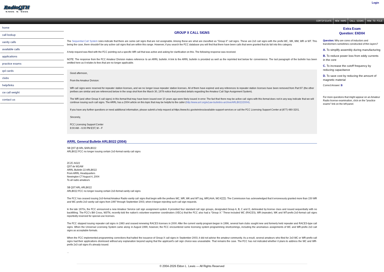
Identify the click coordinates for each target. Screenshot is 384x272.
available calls (11, 49)
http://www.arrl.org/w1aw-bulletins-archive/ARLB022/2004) (218, 102)
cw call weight (11, 92)
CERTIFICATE (324, 21)
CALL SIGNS (357, 21)
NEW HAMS (340, 21)
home (5, 27)
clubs (5, 78)
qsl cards (8, 70)
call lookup (9, 34)
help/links (8, 85)
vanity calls (9, 42)
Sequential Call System (85, 41)
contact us (8, 99)
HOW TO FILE (374, 21)
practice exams (11, 63)
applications (9, 56)
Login (375, 2)
